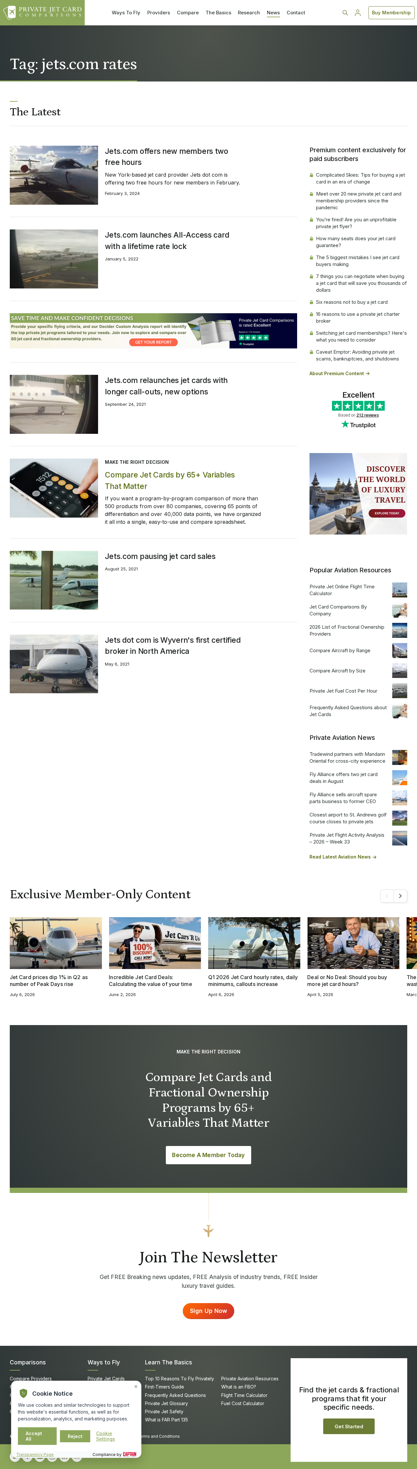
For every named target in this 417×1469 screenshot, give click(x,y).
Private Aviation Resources (250, 1378)
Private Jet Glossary (166, 1403)
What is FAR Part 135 (166, 1419)
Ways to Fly (104, 1362)
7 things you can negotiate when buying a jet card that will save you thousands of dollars (361, 283)
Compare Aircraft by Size (337, 671)
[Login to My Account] (358, 13)
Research (249, 13)
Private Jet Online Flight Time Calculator (342, 589)
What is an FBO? (238, 1386)
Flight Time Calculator (244, 1395)
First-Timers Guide (164, 1386)
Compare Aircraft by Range (339, 650)
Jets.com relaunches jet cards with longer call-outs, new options (166, 386)
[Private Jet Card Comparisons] (42, 12)
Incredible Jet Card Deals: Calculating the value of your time (150, 980)
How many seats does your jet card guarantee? (355, 241)
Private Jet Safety (164, 1411)
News (273, 13)
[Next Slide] (400, 896)
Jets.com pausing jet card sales (160, 556)
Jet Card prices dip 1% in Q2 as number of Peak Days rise (49, 980)
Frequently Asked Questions (175, 1395)
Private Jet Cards (106, 1378)
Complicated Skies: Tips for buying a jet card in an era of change (360, 178)
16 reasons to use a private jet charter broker (358, 317)
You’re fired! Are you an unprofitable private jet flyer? (356, 222)
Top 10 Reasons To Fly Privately (179, 1378)
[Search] (345, 13)
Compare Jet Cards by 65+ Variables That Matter (170, 480)
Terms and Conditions (158, 1436)
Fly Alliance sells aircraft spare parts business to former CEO (343, 797)
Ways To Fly (126, 13)
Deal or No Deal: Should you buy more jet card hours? (347, 980)
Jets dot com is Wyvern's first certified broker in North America (172, 646)
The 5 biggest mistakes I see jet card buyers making (357, 260)
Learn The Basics (168, 1362)
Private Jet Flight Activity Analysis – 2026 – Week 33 (346, 838)
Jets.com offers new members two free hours (166, 157)
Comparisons (28, 1362)
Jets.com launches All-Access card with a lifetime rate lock (167, 240)
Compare (188, 13)
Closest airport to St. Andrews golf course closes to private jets (348, 818)
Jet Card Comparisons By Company (338, 610)
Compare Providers (31, 1378)
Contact (296, 13)
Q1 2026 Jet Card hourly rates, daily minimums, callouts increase (253, 980)
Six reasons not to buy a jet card (352, 302)
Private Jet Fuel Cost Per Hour (343, 691)
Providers (158, 13)
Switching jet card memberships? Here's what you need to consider (361, 336)
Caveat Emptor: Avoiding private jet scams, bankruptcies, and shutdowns (357, 355)
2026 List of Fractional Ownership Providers (346, 630)
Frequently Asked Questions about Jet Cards (348, 710)
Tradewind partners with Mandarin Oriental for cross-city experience (347, 757)
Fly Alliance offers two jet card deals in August (343, 777)
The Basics (218, 13)
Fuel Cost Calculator (242, 1403)
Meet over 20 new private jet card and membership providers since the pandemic (358, 201)
